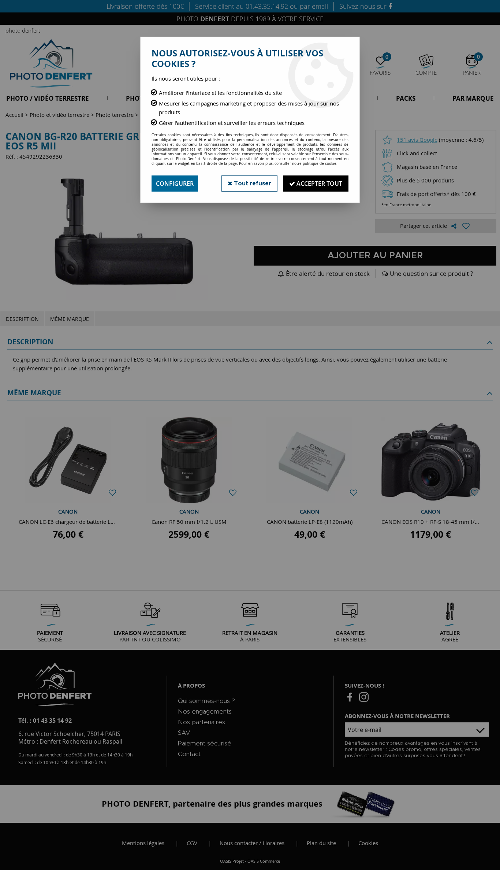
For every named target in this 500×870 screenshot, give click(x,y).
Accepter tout (318, 183)
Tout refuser (251, 183)
